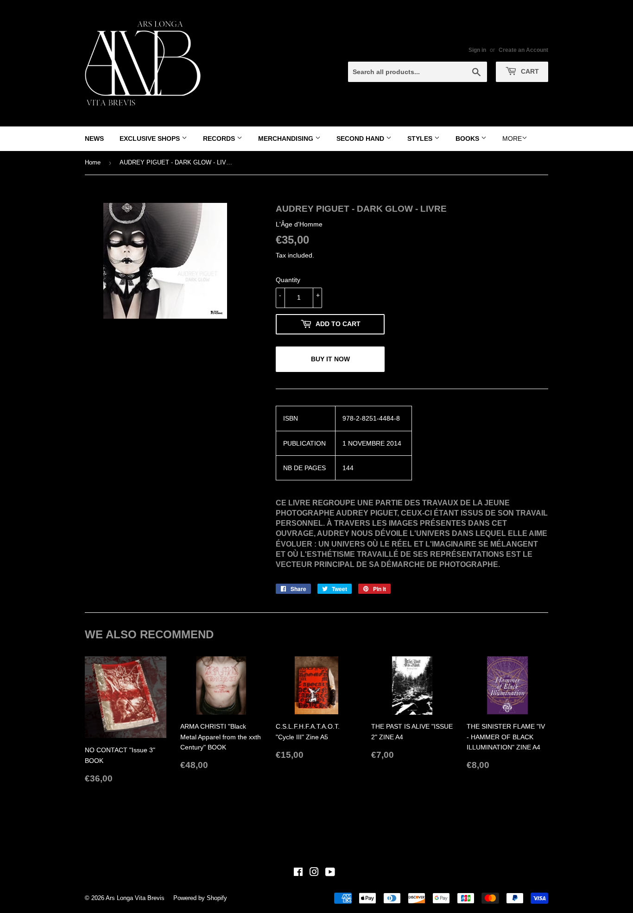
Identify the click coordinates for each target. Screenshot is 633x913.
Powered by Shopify (200, 897)
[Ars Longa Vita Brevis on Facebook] (298, 873)
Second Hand (361, 138)
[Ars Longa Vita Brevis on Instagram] (314, 873)
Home (93, 162)
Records (220, 138)
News (94, 138)
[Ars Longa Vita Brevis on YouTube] (330, 873)
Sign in (477, 50)
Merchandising (286, 138)
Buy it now (330, 359)
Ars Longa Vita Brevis (135, 897)
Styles (420, 138)
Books (468, 138)
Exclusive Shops (151, 138)
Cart (529, 71)
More (512, 138)
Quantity (288, 279)
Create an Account (523, 50)
